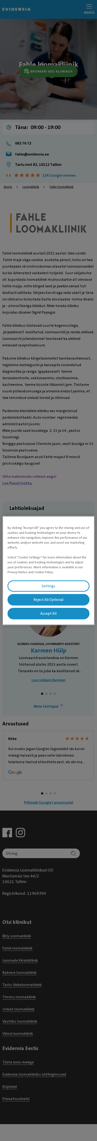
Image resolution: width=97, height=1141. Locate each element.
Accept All (48, 613)
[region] (48, 570)
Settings (48, 586)
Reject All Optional (48, 599)
